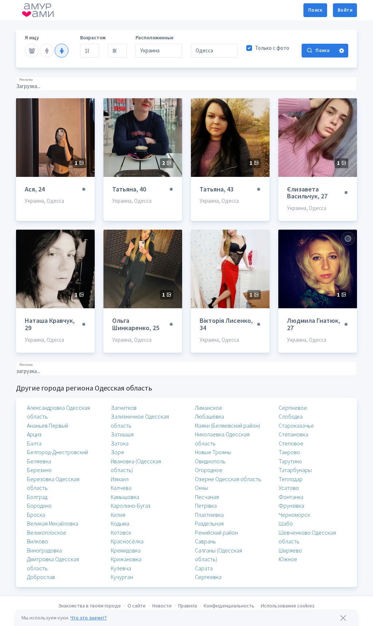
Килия (118, 514)
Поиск (315, 10)
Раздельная (209, 523)
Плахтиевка (209, 514)
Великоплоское (46, 532)
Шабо (286, 523)
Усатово (289, 487)
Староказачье (296, 425)
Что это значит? (88, 617)
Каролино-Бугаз (130, 505)
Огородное (209, 470)
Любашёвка (209, 416)
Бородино (39, 505)
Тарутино (290, 461)
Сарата (204, 568)
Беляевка (39, 461)
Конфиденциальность (229, 605)
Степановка (293, 434)
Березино (39, 470)
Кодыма (120, 523)
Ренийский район (216, 532)
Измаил (120, 479)
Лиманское (208, 407)
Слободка (291, 416)
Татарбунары (295, 470)
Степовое (291, 443)
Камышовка (125, 496)
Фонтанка (291, 496)
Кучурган (122, 577)
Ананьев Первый (47, 425)
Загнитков (124, 407)
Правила (187, 605)
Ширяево (290, 550)
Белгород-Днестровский (57, 452)
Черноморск (294, 514)
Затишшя (122, 434)
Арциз (34, 434)
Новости (162, 605)
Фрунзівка (291, 505)
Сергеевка (208, 577)
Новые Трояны (213, 452)
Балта (34, 443)
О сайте (136, 605)
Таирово (289, 452)
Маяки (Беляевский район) (227, 425)
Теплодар (291, 479)
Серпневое (293, 407)
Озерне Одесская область (228, 479)
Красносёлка (127, 541)
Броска (36, 514)
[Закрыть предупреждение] (343, 618)
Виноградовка (44, 550)
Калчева (121, 487)
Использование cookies (288, 605)
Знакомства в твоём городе (89, 605)
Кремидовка (126, 550)
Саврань (205, 541)
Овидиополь (210, 461)
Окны (201, 487)
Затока (120, 443)
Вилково (37, 541)
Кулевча (121, 568)
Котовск (121, 532)
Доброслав (41, 577)
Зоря (117, 452)
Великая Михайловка (52, 523)
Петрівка (206, 505)
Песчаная (207, 496)
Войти (345, 10)
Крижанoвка (126, 559)
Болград (37, 496)
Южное (288, 559)
